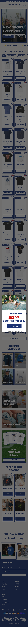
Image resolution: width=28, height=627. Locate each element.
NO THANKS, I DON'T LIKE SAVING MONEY (14, 331)
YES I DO (14, 326)
